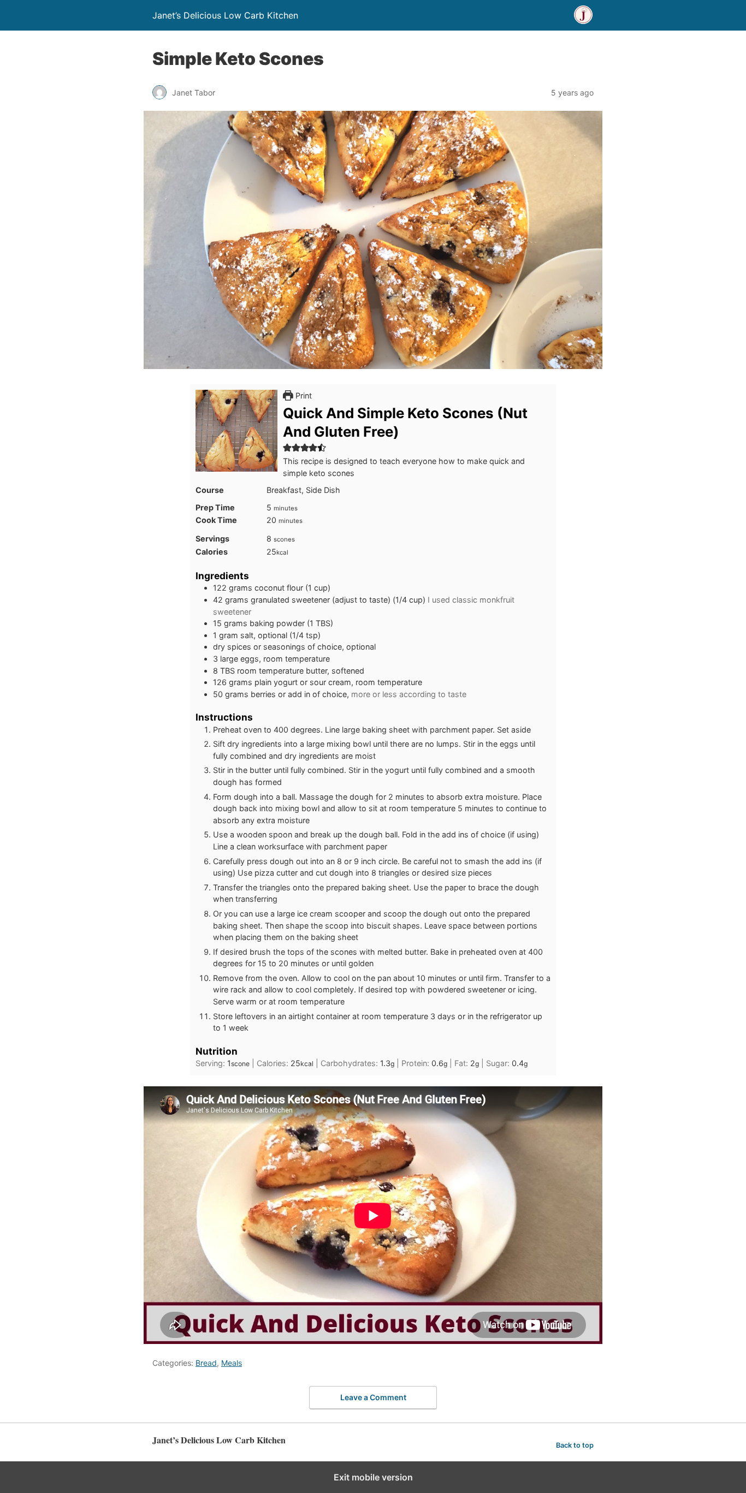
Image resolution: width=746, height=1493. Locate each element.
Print (302, 395)
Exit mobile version (373, 1477)
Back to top (575, 1445)
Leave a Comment (373, 1397)
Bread (206, 1362)
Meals (231, 1362)
